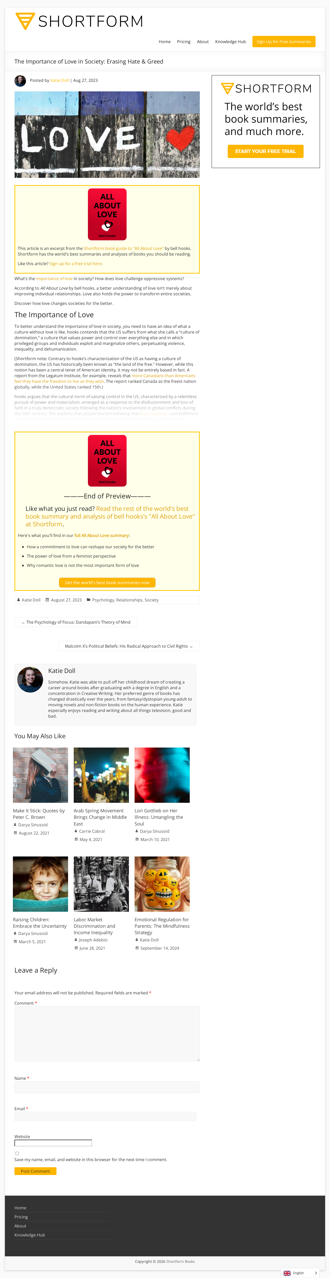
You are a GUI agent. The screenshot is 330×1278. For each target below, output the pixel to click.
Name (21, 1078)
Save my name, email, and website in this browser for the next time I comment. (90, 1159)
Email (21, 1109)
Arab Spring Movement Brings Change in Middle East (100, 817)
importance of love (54, 278)
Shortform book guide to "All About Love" (124, 248)
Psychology (103, 600)
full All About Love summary (102, 535)
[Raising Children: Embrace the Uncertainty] (40, 859)
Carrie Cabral (92, 831)
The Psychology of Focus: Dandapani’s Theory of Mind (75, 622)
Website (22, 1136)
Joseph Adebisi (93, 940)
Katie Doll (59, 80)
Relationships (129, 600)
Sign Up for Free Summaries (284, 41)
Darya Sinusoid (33, 825)
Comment (25, 1003)
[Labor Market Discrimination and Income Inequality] (101, 859)
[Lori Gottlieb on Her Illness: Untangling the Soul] (162, 750)
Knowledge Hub (230, 41)
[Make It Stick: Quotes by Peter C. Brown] (40, 750)
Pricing (184, 41)
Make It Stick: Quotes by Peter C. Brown (39, 813)
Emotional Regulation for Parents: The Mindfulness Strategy (162, 925)
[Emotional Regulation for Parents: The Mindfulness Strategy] (162, 859)
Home (165, 41)
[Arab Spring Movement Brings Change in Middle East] (101, 750)
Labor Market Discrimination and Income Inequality (94, 925)
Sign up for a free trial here (76, 263)
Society (152, 600)
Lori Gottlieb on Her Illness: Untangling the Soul (159, 817)
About (203, 41)
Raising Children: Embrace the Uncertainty (40, 922)
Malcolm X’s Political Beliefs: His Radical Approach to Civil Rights (129, 646)
